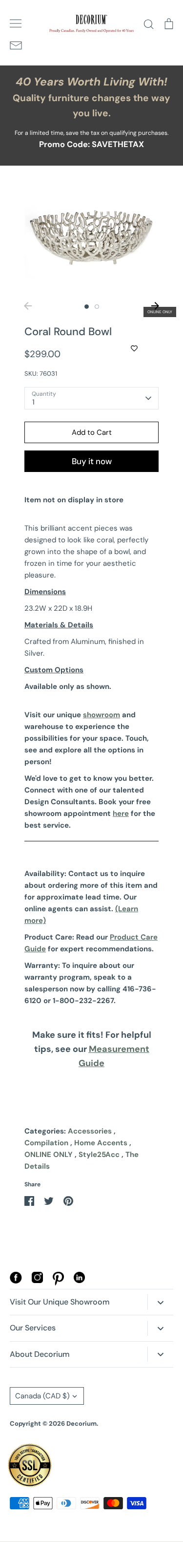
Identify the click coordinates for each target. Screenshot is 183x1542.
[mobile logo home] (91, 24)
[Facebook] (16, 1281)
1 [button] (86, 306)
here (121, 813)
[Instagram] (37, 1280)
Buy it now (92, 461)
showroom (101, 715)
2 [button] (97, 306)
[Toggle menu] (15, 23)
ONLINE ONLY (48, 1154)
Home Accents (100, 1143)
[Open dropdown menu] (160, 1301)
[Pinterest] (58, 1283)
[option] (91, 236)
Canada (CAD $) (42, 1396)
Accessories (90, 1131)
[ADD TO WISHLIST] (134, 348)
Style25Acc (99, 1154)
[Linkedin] (79, 1280)
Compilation (46, 1143)
